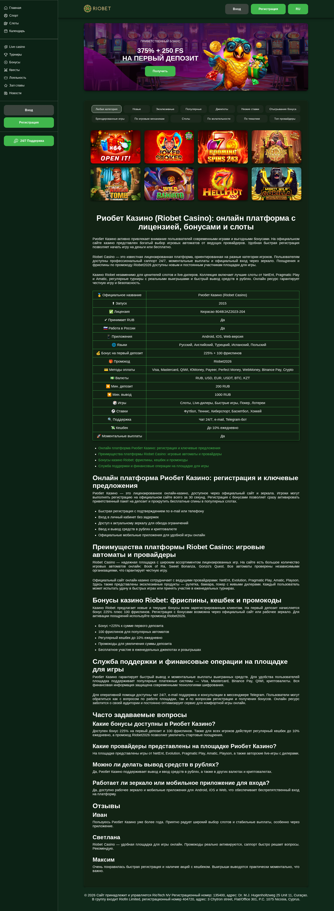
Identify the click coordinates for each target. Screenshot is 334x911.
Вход (237, 9)
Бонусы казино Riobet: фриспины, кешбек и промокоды (143, 460)
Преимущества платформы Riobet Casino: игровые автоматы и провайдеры (160, 454)
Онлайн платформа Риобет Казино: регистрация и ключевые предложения (159, 448)
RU (298, 9)
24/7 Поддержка (32, 140)
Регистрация (268, 9)
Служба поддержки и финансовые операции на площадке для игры (153, 466)
